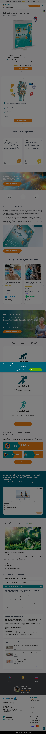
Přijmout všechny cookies (35, 369)
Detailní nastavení (22, 369)
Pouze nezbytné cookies (10, 369)
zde (25, 366)
